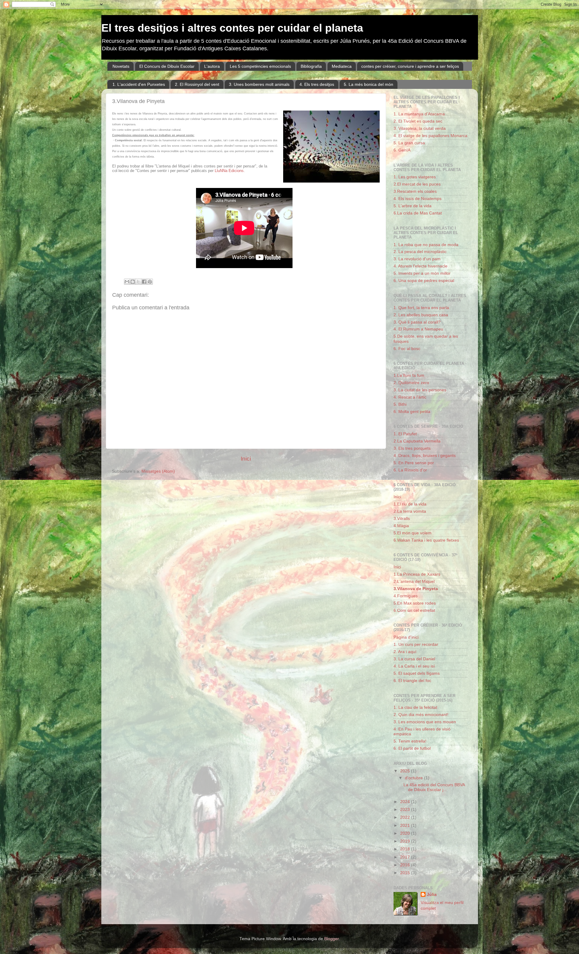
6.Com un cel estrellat (414, 610)
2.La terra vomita (410, 511)
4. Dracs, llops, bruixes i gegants (425, 455)
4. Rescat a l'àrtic (410, 397)
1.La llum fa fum (409, 375)
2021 (405, 825)
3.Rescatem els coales (415, 191)
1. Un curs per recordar (416, 644)
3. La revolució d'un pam (417, 259)
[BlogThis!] (133, 282)
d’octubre (414, 778)
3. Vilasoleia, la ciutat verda (420, 128)
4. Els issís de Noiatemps (417, 198)
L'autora (212, 66)
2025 (405, 771)
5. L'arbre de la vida (413, 206)
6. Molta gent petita (412, 411)
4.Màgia (401, 526)
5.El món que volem (413, 533)
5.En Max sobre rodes (415, 603)
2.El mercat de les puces (417, 184)
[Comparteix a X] (138, 282)
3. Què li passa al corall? (417, 322)
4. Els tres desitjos (316, 84)
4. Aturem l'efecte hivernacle (421, 266)
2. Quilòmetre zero (411, 382)
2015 (405, 873)
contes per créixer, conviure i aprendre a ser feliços (410, 66)
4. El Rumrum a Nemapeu (418, 329)
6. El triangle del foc (412, 680)
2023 (405, 809)
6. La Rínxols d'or (410, 470)
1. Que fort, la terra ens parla (421, 307)
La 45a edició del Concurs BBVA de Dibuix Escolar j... (434, 787)
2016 (405, 865)
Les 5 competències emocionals (260, 66)
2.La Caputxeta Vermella (417, 441)
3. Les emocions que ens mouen (425, 722)
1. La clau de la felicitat (415, 707)
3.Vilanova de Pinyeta (416, 588)
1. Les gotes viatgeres (415, 177)
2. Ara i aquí (405, 651)
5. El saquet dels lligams (417, 673)
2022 (405, 817)
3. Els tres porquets (412, 448)
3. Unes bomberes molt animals (259, 84)
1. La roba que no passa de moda (426, 244)
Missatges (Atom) (158, 471)
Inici (246, 458)
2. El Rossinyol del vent (197, 84)
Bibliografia (311, 66)
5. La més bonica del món (368, 84)
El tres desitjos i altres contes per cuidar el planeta (232, 28)
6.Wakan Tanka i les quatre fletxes (426, 540)
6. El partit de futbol (412, 748)
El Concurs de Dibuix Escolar (167, 66)
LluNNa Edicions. (230, 170)
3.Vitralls (402, 518)
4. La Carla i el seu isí (414, 666)
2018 (405, 849)
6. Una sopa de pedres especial (424, 280)
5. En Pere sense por (414, 463)
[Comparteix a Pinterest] (150, 282)
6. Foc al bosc (407, 348)
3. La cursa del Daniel (414, 659)
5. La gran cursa (409, 143)
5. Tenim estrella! (410, 741)
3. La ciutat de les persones (420, 390)
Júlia (432, 894)
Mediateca (342, 66)
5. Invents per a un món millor (422, 273)
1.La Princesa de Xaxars (417, 574)
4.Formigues (406, 596)
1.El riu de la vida (410, 504)
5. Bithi (400, 404)
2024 (405, 801)
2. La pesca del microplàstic (420, 251)
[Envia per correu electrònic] (127, 282)
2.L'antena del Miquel (414, 581)
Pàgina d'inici (406, 637)
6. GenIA (402, 150)
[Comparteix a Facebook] (144, 282)
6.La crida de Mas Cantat (418, 213)
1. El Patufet (405, 434)
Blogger (331, 939)
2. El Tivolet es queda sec (418, 121)
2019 (405, 841)
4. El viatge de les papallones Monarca (430, 135)
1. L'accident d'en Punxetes (138, 84)
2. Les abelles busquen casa (421, 315)
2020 (405, 833)
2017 (405, 857)
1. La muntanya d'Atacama (419, 114)
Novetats (120, 66)
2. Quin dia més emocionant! (421, 714)
